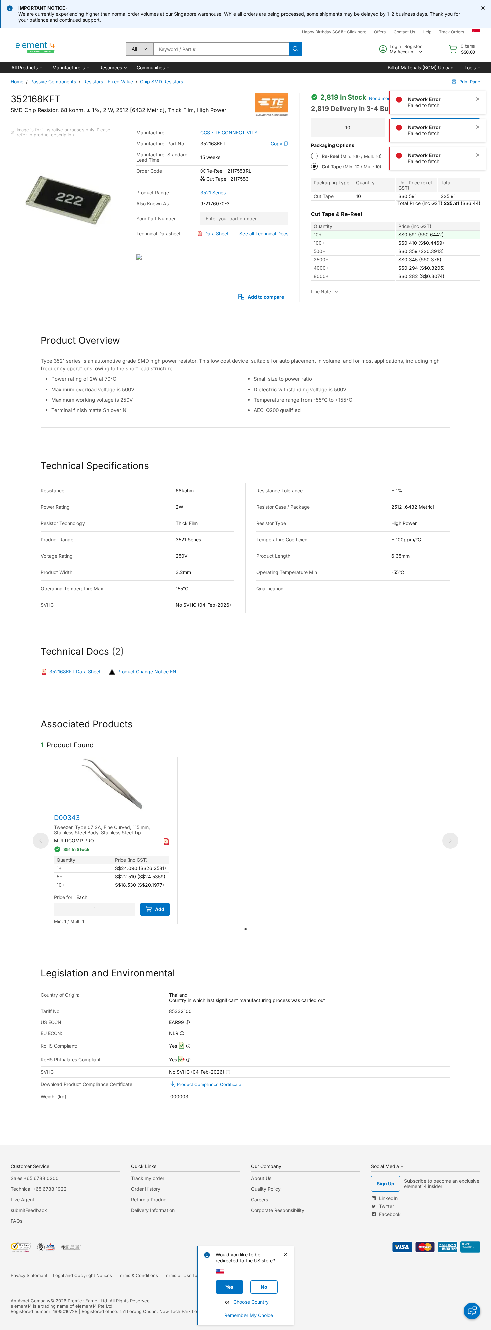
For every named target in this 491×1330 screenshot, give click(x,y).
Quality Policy (266, 1189)
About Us (261, 1178)
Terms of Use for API (185, 1275)
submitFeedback (29, 1210)
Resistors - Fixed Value (108, 81)
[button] (26, 67)
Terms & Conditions (138, 1275)
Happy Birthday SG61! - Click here (334, 31)
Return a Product (149, 1199)
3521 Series (213, 192)
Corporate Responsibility (277, 1210)
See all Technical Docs (263, 233)
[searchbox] (221, 49)
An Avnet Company (30, 1300)
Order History (145, 1189)
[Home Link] (35, 49)
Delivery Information (153, 1210)
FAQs (16, 1221)
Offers (380, 31)
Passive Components (53, 81)
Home (17, 81)
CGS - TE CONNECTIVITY (229, 132)
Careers (259, 1199)
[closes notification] (483, 8)
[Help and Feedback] (472, 1311)
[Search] (295, 49)
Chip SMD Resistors (161, 81)
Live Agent (22, 1199)
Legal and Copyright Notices (82, 1275)
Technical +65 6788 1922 (39, 1189)
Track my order (147, 1178)
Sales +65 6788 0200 (35, 1178)
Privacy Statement (29, 1275)
